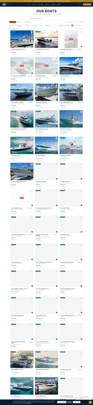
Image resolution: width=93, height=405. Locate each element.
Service (47, 4)
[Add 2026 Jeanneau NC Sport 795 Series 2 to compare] (54, 259)
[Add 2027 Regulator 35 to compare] (79, 178)
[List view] (74, 25)
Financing (53, 4)
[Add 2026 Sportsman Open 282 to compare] (54, 366)
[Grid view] (72, 25)
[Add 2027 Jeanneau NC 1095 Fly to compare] (30, 366)
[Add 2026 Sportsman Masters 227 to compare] (79, 286)
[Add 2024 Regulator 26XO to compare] (79, 366)
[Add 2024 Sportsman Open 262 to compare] (79, 259)
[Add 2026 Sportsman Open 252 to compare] (30, 312)
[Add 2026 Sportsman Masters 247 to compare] (30, 46)
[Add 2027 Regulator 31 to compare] (30, 393)
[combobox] (46, 18)
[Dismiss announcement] (92, 1)
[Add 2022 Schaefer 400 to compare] (79, 73)
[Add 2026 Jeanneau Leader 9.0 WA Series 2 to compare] (54, 205)
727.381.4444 (88, 4)
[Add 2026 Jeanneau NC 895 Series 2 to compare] (79, 99)
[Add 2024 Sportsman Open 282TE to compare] (79, 312)
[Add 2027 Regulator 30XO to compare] (54, 99)
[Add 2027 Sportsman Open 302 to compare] (54, 339)
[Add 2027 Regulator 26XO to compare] (54, 178)
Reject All (69, 402)
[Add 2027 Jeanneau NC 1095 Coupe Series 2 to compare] (30, 126)
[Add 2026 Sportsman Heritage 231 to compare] (30, 178)
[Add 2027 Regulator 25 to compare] (54, 152)
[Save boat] (32, 32)
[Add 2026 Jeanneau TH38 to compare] (54, 312)
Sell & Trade (40, 4)
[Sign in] (82, 4)
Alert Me (68, 25)
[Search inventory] (79, 4)
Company (59, 4)
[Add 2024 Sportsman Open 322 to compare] (81, 393)
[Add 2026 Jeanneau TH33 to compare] (54, 393)
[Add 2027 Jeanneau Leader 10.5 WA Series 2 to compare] (30, 286)
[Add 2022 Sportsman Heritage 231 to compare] (30, 232)
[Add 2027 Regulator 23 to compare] (30, 152)
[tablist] (21, 22)
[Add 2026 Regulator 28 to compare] (79, 232)
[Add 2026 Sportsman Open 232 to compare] (54, 286)
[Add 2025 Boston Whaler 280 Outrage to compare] (54, 232)
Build (34, 4)
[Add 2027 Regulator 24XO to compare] (79, 152)
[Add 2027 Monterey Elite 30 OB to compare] (54, 46)
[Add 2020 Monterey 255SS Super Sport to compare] (30, 339)
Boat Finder (61, 25)
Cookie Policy (28, 403)
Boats (29, 4)
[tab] (12, 22)
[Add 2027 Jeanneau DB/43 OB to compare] (54, 126)
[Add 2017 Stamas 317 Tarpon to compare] (30, 99)
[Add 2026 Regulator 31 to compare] (79, 205)
